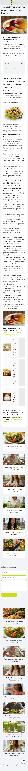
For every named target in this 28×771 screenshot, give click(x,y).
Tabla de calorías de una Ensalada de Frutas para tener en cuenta (14, 69)
